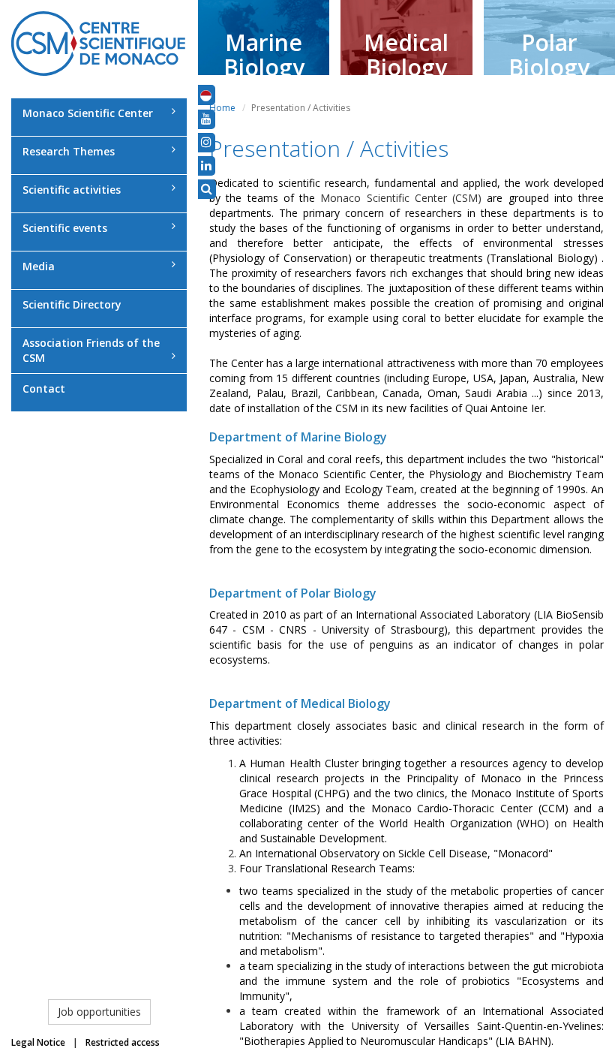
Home (222, 107)
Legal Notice (38, 1042)
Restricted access (123, 1042)
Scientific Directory (72, 304)
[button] (206, 94)
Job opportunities (99, 1011)
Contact (43, 388)
